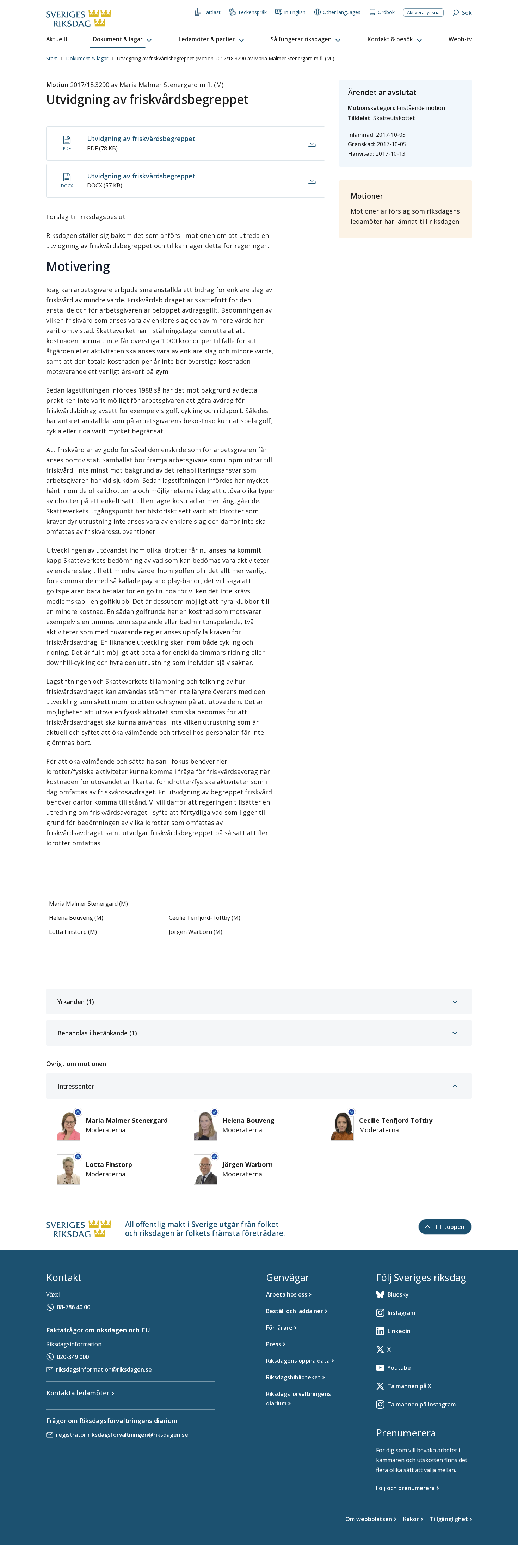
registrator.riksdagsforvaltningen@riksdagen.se (122, 1435)
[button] (123, 39)
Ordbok (386, 12)
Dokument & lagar (87, 58)
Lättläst (212, 12)
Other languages (341, 12)
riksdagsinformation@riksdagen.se (104, 1369)
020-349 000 (73, 1357)
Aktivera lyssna (423, 12)
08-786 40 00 (73, 1307)
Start (51, 58)
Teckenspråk (252, 12)
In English (295, 12)
